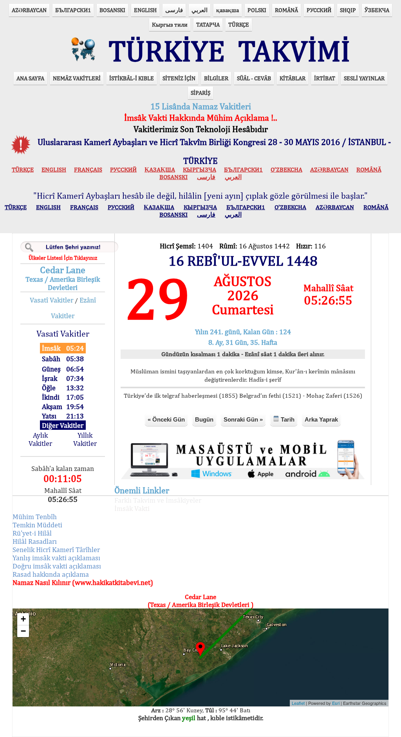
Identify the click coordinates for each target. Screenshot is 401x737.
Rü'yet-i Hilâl (32, 533)
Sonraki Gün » (243, 419)
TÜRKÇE (238, 24)
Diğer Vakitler (62, 425)
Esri (336, 703)
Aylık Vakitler (40, 439)
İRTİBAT (324, 78)
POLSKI (256, 10)
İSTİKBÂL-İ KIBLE (131, 78)
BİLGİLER (216, 78)
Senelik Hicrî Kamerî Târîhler (56, 549)
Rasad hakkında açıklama (51, 574)
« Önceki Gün (166, 419)
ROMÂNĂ (286, 10)
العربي (199, 10)
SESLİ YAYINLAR (364, 78)
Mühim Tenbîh (35, 516)
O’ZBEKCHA (286, 169)
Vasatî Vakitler (51, 300)
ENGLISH (145, 10)
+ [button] (23, 619)
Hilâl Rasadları (35, 541)
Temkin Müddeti (37, 525)
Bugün (204, 419)
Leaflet (298, 703)
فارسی (174, 10)
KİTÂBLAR (292, 78)
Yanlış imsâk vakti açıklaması (56, 558)
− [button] (23, 631)
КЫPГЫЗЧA (199, 169)
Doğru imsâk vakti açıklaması (57, 566)
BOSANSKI (112, 10)
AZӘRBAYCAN (29, 10)
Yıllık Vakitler (85, 439)
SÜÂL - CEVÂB (254, 78)
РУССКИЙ (319, 10)
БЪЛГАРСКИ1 (73, 10)
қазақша (227, 10)
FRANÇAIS (88, 169)
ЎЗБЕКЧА (377, 10)
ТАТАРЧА (208, 24)
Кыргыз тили (170, 24)
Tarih (286, 419)
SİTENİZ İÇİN (179, 78)
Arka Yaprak (321, 419)
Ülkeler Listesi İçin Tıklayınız (63, 258)
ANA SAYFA (30, 78)
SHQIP (348, 10)
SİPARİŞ (200, 92)
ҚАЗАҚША (160, 169)
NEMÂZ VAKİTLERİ (77, 78)
